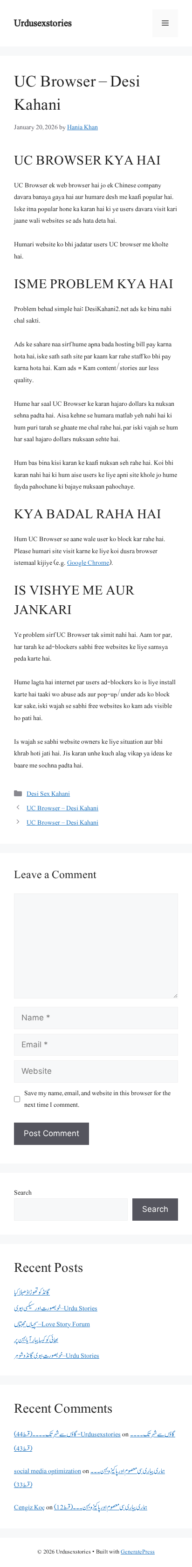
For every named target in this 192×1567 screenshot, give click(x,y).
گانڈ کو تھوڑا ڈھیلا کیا (32, 1292)
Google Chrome (88, 562)
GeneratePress (138, 1552)
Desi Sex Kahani (48, 793)
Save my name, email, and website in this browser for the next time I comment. (97, 1099)
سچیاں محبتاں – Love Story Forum (52, 1324)
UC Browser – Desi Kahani (62, 808)
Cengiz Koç (29, 1507)
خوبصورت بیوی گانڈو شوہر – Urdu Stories (56, 1355)
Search (23, 1192)
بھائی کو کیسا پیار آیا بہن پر (36, 1340)
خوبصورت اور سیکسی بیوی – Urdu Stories (55, 1308)
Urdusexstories (43, 23)
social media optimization (47, 1471)
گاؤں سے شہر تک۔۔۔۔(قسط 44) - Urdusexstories (67, 1434)
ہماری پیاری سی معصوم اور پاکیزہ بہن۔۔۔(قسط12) (100, 1507)
